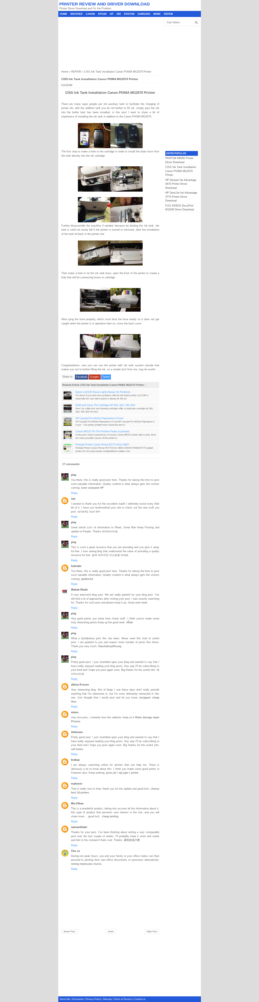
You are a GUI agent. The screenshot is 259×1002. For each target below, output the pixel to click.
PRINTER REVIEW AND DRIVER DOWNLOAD (104, 4)
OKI (119, 14)
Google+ (95, 376)
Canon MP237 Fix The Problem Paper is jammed (102, 431)
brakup (75, 759)
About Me (65, 999)
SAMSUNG (144, 14)
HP (111, 14)
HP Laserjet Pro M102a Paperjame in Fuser (99, 418)
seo (73, 498)
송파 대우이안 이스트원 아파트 (110, 555)
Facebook (81, 376)
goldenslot (87, 578)
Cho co (75, 850)
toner (144, 602)
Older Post (151, 931)
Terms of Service (123, 999)
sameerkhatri (79, 827)
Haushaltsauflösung (109, 646)
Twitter (106, 376)
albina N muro (80, 684)
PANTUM (129, 14)
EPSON (102, 14)
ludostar (76, 565)
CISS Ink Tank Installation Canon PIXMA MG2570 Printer (180, 171)
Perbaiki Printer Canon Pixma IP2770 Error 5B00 (102, 444)
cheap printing (110, 816)
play (73, 474)
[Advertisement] (91, 42)
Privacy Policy (93, 999)
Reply (74, 493)
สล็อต (129, 622)
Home (63, 14)
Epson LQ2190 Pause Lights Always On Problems (102, 392)
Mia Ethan (77, 803)
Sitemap (107, 999)
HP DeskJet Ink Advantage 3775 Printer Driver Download (181, 196)
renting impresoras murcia (86, 863)
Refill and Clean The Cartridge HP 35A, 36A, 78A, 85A (105, 405)
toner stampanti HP (92, 487)
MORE (157, 14)
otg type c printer (128, 772)
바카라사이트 (110, 531)
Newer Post (69, 931)
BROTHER (76, 14)
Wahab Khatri (79, 589)
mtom (74, 712)
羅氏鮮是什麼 (132, 840)
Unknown (77, 732)
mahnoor (76, 783)
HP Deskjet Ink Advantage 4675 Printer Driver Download (180, 183)
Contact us (139, 999)
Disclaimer (78, 999)
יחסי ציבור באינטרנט (89, 511)
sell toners (77, 749)
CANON (90, 14)
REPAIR (168, 14)
